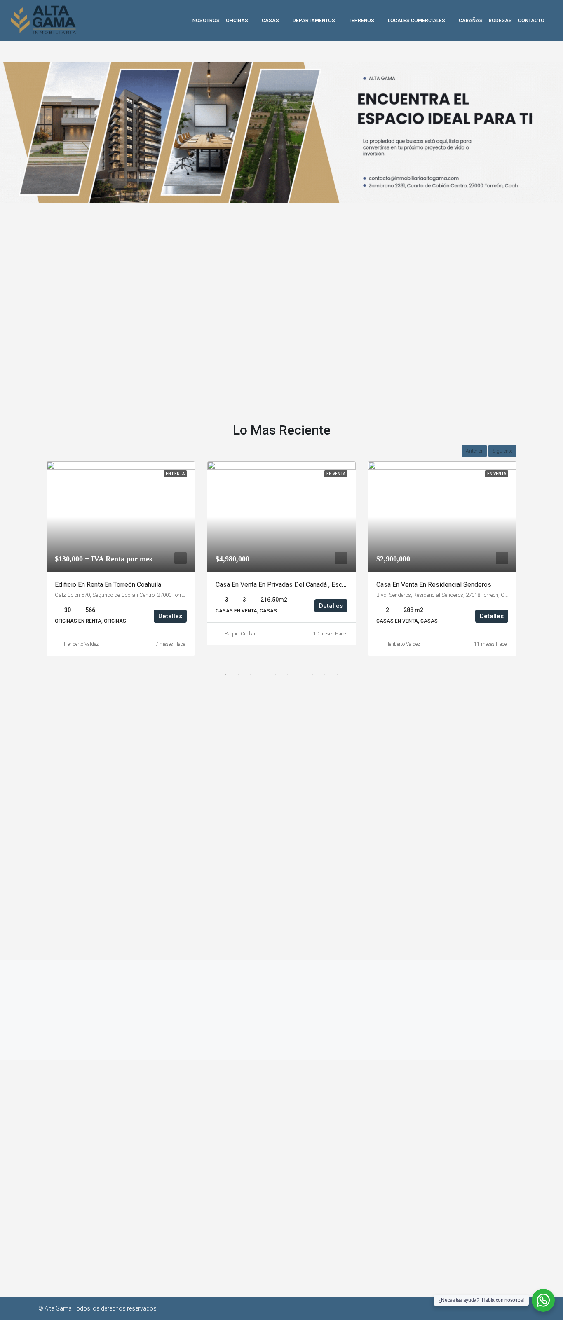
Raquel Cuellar (240, 634)
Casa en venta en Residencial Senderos (433, 585)
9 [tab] (325, 674)
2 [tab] (238, 674)
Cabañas (471, 20)
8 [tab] (312, 674)
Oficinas (237, 20)
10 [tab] (337, 674)
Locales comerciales (416, 20)
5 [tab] (275, 674)
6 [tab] (288, 674)
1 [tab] (226, 674)
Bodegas (500, 20)
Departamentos (314, 20)
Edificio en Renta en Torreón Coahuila (108, 585)
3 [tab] (250, 674)
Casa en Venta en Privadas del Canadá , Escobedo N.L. (294, 585)
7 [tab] (300, 674)
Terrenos (361, 20)
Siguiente (502, 451)
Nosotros (206, 20)
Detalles (170, 616)
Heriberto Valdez (81, 644)
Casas (270, 20)
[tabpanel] (120, 558)
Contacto (531, 20)
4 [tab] (263, 674)
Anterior (474, 451)
